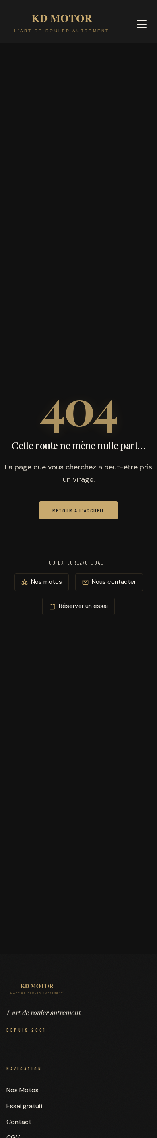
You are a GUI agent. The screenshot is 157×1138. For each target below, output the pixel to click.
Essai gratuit (24, 1106)
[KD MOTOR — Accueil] (61, 24)
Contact (18, 1122)
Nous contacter (114, 582)
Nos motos (46, 582)
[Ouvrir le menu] (142, 24)
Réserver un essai (83, 606)
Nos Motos (22, 1090)
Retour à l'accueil (78, 510)
